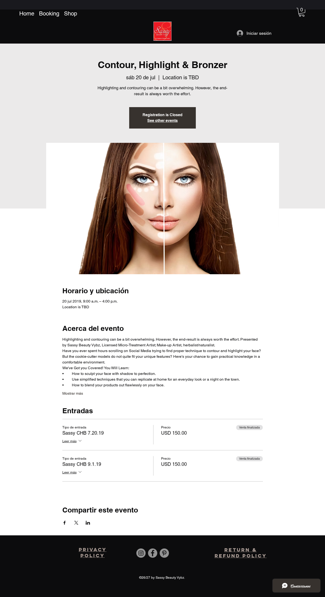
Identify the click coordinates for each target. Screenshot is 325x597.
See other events (162, 120)
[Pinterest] (164, 553)
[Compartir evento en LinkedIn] (88, 523)
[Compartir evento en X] (76, 523)
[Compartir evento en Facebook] (64, 523)
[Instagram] (141, 553)
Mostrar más (72, 393)
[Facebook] (152, 553)
